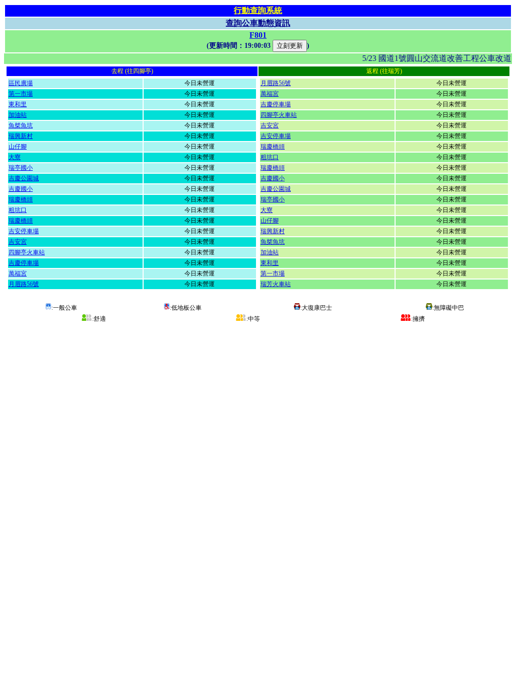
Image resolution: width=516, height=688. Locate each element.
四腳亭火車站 (27, 252)
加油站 (18, 114)
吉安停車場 (24, 231)
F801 (258, 35)
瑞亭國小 (21, 167)
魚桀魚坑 (21, 125)
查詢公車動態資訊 (258, 23)
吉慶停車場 (24, 262)
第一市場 (21, 93)
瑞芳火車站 (276, 284)
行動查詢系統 (258, 10)
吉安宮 (18, 241)
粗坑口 (18, 210)
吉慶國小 (21, 188)
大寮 (15, 157)
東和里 (18, 104)
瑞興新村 (21, 136)
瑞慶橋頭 (21, 199)
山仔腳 (18, 146)
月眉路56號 (24, 284)
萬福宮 (18, 273)
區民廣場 (21, 83)
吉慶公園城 (24, 178)
